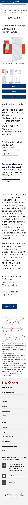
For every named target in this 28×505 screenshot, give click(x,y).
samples (4, 432)
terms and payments (8, 392)
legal (3, 450)
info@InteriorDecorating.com (17, 476)
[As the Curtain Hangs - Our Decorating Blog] (17, 383)
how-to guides (6, 441)
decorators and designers (9, 446)
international (6, 411)
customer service (7, 387)
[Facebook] (2, 383)
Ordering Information (8, 353)
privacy (4, 415)
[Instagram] (6, 383)
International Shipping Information (13, 328)
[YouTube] (13, 383)
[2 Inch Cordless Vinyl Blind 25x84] (14, 49)
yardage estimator (7, 436)
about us (4, 397)
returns (4, 422)
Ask (14, 96)
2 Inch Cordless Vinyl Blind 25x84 (17, 12)
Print (14, 91)
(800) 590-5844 (13, 482)
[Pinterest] (9, 383)
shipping (4, 406)
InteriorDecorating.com (9, 2)
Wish (14, 86)
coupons (4, 427)
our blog (4, 401)
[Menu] (24, 2)
